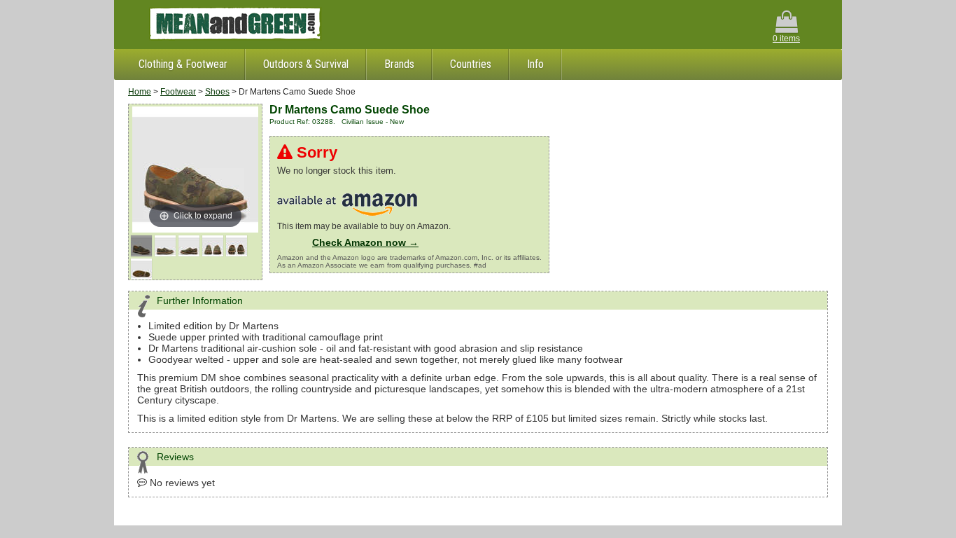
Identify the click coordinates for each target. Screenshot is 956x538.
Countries (470, 64)
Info (535, 64)
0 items (786, 38)
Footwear (178, 92)
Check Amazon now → (365, 242)
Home (139, 92)
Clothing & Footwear (183, 64)
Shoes (217, 92)
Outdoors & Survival (306, 64)
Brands (399, 64)
